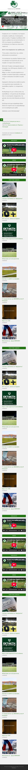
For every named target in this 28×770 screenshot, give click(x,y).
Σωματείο (19, 22)
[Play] (4, 155)
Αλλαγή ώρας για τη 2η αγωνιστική (10, 258)
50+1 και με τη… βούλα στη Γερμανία (11, 218)
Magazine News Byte (15, 766)
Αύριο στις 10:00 (6, 320)
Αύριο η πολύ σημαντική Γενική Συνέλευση (12, 238)
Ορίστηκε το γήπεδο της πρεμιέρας (10, 278)
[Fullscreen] (24, 155)
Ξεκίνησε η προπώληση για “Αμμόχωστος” (12, 198)
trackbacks (17, 133)
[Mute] (21, 155)
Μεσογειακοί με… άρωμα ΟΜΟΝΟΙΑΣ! (11, 340)
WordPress (14, 767)
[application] (14, 150)
